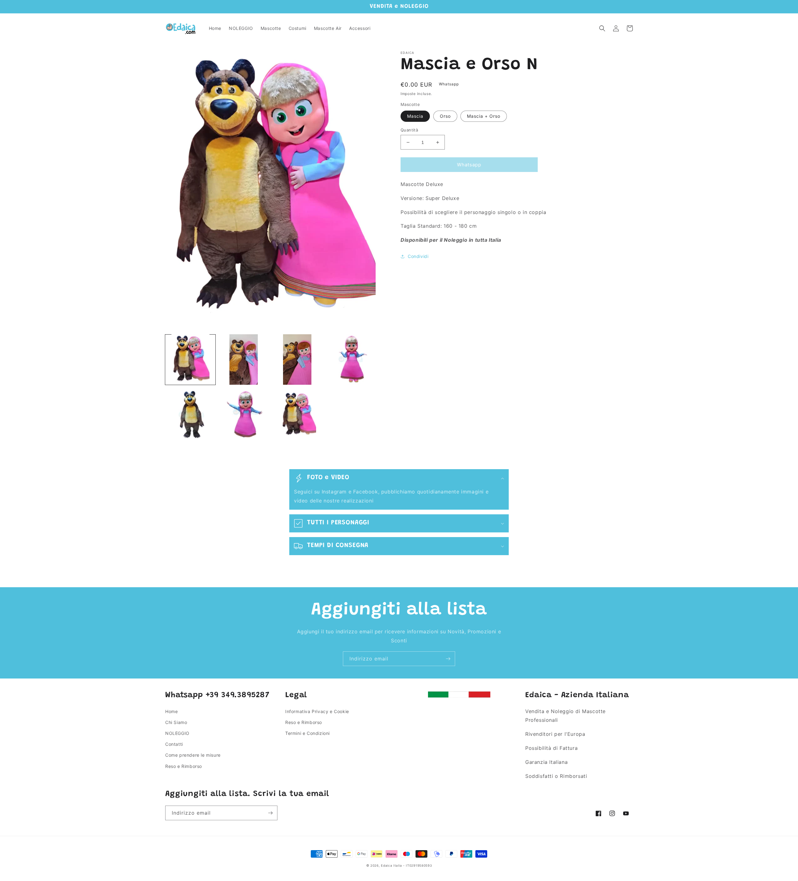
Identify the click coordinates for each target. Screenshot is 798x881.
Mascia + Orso (483, 116)
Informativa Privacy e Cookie (317, 711)
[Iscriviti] (448, 658)
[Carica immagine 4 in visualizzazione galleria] (350, 359)
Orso (445, 116)
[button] (602, 28)
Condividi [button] (418, 256)
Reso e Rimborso (183, 766)
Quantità (409, 129)
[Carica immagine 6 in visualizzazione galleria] (244, 413)
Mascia (415, 116)
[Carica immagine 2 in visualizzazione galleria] (244, 359)
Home (171, 711)
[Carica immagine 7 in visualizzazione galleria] (297, 413)
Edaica (386, 865)
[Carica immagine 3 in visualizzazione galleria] (297, 359)
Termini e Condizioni (307, 733)
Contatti (174, 744)
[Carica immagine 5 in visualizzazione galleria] (190, 413)
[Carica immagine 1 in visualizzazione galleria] (190, 359)
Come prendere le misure (193, 755)
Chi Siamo (176, 722)
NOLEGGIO (177, 733)
